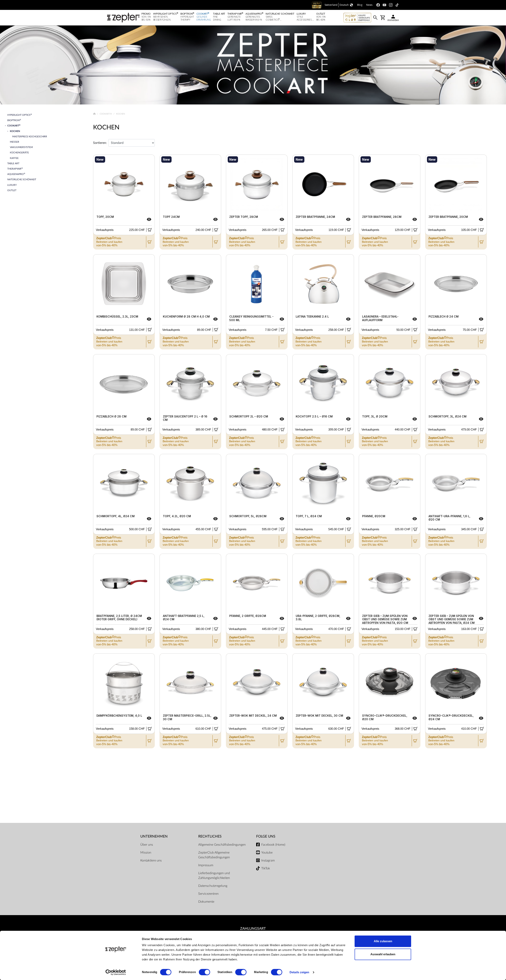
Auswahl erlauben (382, 954)
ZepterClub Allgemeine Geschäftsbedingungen (214, 855)
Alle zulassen (383, 941)
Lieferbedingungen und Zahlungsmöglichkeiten (214, 875)
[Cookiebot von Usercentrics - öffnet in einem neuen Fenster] (115, 972)
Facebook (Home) (273, 844)
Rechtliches (210, 836)
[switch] (204, 972)
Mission (145, 852)
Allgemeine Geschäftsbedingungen (222, 844)
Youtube (267, 852)
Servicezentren (208, 893)
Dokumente (206, 901)
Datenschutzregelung (212, 885)
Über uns (146, 844)
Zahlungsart (253, 928)
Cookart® (106, 114)
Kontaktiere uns (151, 860)
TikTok (265, 868)
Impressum (205, 865)
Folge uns (265, 836)
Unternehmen (154, 836)
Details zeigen (299, 972)
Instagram (268, 860)
